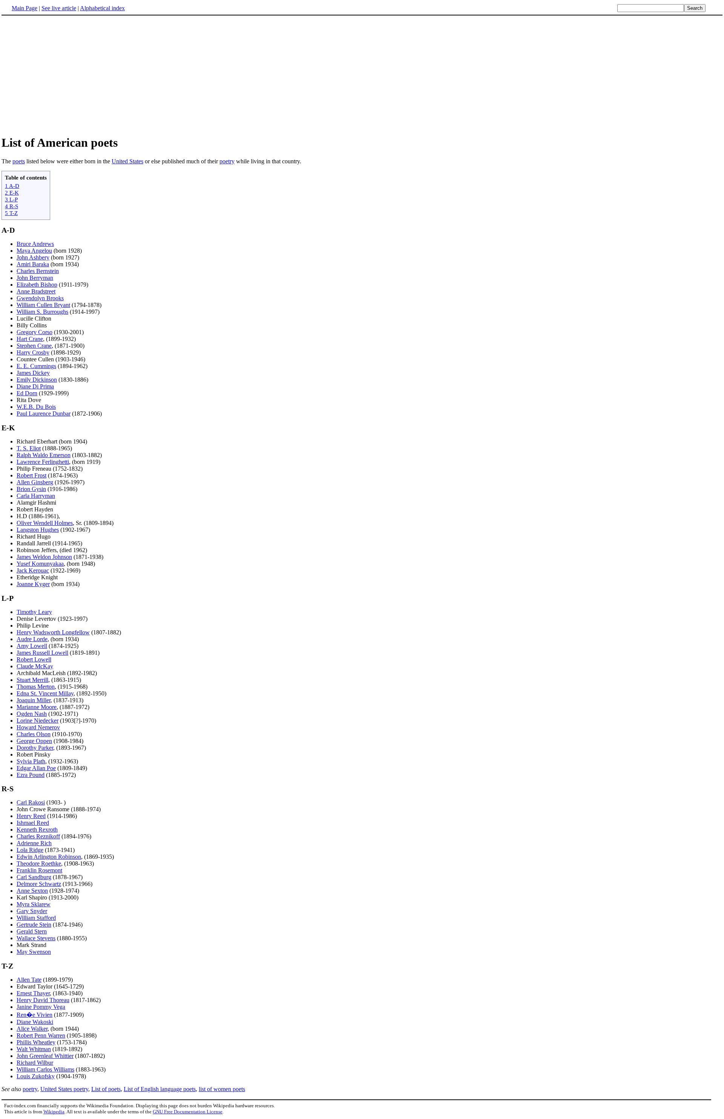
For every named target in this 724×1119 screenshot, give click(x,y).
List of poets (106, 1089)
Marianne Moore (37, 707)
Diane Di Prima (35, 386)
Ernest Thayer (33, 993)
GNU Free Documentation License (187, 1111)
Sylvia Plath (31, 761)
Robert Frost (31, 475)
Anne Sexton (32, 890)
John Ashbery (33, 257)
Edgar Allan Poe (36, 768)
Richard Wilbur (35, 1062)
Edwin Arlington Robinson (49, 856)
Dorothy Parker (35, 747)
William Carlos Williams (45, 1069)
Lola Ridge (30, 850)
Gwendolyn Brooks (40, 298)
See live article (58, 8)
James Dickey (33, 373)
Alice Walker (32, 1028)
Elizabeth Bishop (37, 284)
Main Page (24, 8)
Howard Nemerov (38, 727)
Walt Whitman (34, 1049)
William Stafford (36, 918)
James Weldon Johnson (44, 557)
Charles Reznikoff (38, 836)
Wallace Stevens (36, 938)
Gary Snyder (32, 911)
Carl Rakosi (31, 802)
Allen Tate (29, 979)
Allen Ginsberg (35, 482)
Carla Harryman (36, 496)
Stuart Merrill (32, 680)
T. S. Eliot (29, 448)
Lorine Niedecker (37, 720)
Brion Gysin (31, 489)
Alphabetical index (102, 8)
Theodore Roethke (39, 863)
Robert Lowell (34, 659)
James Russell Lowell (42, 652)
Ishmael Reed (33, 823)
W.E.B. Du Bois (36, 407)
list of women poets (222, 1089)
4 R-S (11, 206)
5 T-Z (11, 213)
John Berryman (35, 278)
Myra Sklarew (34, 904)
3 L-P (11, 199)
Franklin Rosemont (39, 870)
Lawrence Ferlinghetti (43, 462)
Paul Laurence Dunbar (44, 413)
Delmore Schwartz (39, 884)
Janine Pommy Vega (41, 1007)
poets (18, 161)
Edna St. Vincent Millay (45, 693)
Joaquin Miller (34, 700)
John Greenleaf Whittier (45, 1056)
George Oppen (34, 741)
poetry (227, 161)
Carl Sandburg (34, 877)
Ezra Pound (30, 775)
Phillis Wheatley (36, 1042)
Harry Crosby (33, 352)
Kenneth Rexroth (37, 829)
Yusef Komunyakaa (40, 563)
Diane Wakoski (35, 1022)
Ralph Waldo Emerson (44, 455)
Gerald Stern (32, 931)
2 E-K (12, 192)
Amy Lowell (32, 646)
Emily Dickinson (37, 379)
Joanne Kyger (33, 584)
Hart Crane (30, 339)
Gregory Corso (34, 332)
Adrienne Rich (34, 843)
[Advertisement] (65, 75)
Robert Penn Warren (41, 1035)
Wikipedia (53, 1111)
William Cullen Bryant (43, 305)
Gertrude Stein (34, 924)
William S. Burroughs (42, 312)
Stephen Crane (34, 345)
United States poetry (64, 1089)
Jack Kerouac (33, 570)
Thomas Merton (36, 686)
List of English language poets (160, 1089)
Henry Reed (31, 816)
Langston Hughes (38, 529)
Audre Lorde (32, 639)
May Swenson (34, 952)
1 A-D (12, 186)
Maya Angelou (34, 250)
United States (127, 161)
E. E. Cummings (36, 366)
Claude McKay (35, 666)
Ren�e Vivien (34, 1015)
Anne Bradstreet (36, 291)
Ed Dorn (27, 393)
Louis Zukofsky (36, 1076)
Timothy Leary (34, 612)
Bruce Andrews (35, 244)
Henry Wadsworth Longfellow (53, 632)
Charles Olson (34, 734)
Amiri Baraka (33, 264)
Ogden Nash (32, 714)
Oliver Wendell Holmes (45, 523)
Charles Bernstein (38, 271)
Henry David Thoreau (43, 1000)
